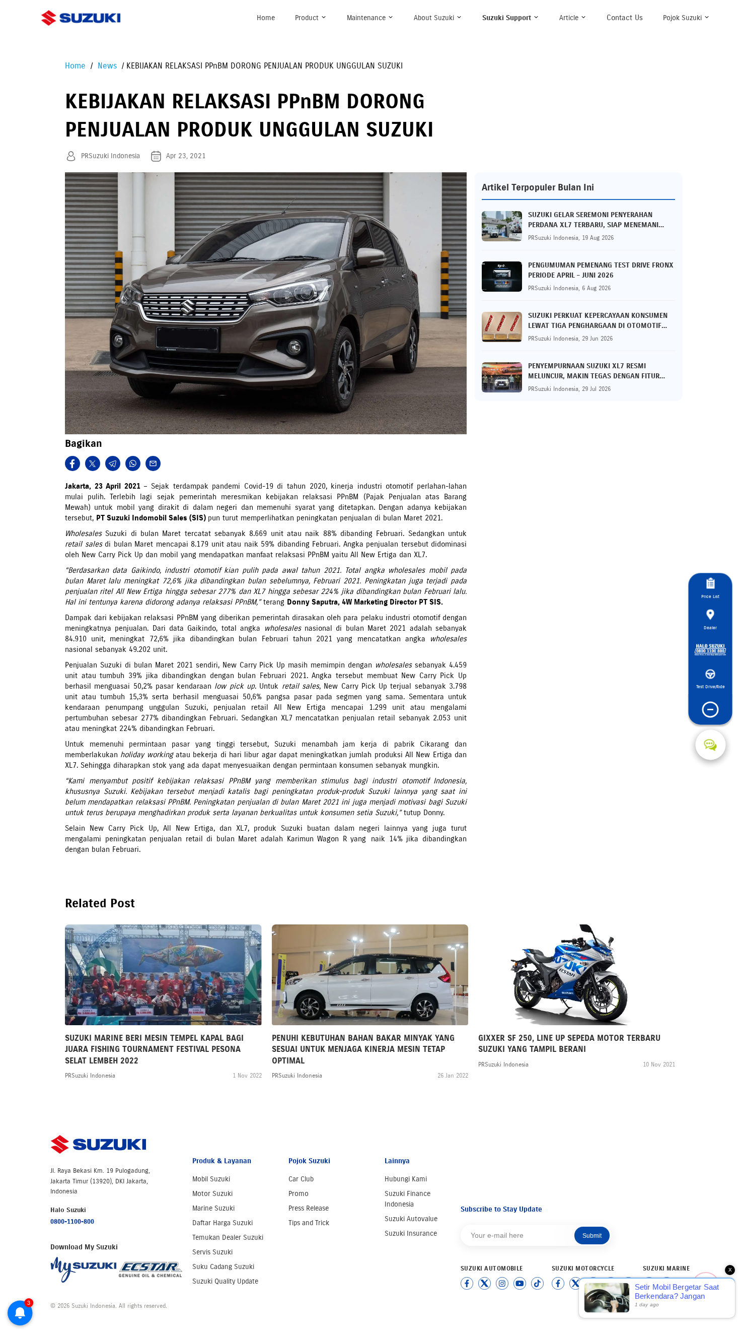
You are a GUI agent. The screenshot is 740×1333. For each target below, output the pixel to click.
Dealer (710, 627)
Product (308, 18)
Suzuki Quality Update (225, 1281)
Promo (298, 1193)
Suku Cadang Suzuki (223, 1266)
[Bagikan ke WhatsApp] (132, 463)
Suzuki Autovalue (411, 1219)
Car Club (301, 1179)
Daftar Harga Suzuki (222, 1223)
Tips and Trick (308, 1223)
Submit (592, 1235)
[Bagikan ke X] (92, 463)
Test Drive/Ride (710, 687)
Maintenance (367, 18)
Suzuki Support (507, 18)
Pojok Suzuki (683, 18)
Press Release (308, 1208)
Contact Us (625, 17)
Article (569, 18)
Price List (710, 596)
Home (266, 18)
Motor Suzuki (212, 1193)
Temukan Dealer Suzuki (227, 1237)
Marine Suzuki (213, 1208)
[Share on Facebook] (72, 463)
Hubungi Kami (406, 1179)
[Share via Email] (153, 463)
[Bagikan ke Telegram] (112, 463)
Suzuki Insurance (411, 1233)
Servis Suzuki (212, 1252)
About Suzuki (435, 18)
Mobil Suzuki (211, 1179)
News (108, 66)
